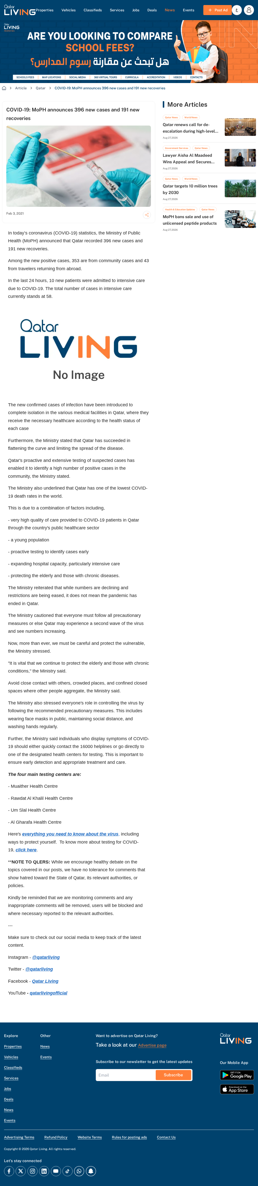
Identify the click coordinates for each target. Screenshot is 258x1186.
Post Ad (221, 10)
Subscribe (173, 1075)
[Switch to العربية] (237, 10)
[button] (20, 10)
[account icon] (249, 10)
